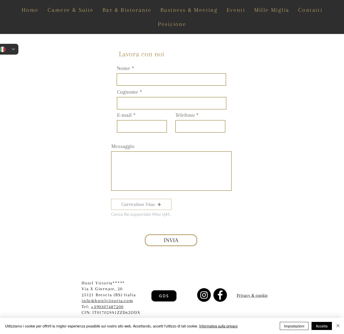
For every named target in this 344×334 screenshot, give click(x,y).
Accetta (322, 325)
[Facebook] (220, 295)
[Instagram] (204, 295)
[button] (141, 204)
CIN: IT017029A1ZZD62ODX (111, 312)
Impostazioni (294, 325)
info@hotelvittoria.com (107, 300)
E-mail (124, 115)
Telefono (185, 115)
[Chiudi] (338, 326)
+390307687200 (107, 306)
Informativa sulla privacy (218, 325)
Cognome (127, 92)
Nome (123, 68)
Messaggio (122, 146)
